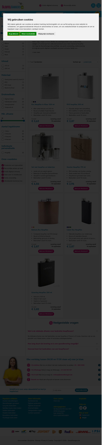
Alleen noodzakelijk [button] (28, 34)
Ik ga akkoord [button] (13, 34)
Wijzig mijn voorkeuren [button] (46, 34)
